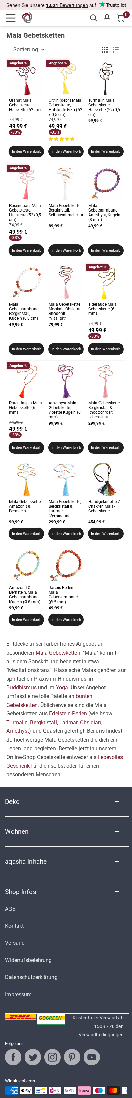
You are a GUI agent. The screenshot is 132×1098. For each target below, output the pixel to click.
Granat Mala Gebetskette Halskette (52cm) (25, 105)
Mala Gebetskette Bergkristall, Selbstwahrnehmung (66, 211)
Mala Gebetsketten (58, 652)
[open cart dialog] (120, 18)
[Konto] (107, 17)
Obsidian (90, 722)
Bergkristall (43, 722)
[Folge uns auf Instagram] (52, 1057)
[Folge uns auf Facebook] (13, 1057)
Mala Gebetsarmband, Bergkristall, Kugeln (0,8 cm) (24, 311)
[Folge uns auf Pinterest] (72, 1057)
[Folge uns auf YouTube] (92, 1057)
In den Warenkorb (26, 151)
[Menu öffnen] (13, 18)
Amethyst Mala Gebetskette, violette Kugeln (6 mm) (65, 410)
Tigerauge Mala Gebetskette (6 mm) (102, 309)
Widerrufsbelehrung (28, 960)
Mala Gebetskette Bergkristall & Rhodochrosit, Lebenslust (104, 410)
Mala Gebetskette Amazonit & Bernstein (25, 506)
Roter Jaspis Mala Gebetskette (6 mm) (25, 408)
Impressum (18, 994)
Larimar (68, 722)
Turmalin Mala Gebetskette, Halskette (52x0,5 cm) (104, 107)
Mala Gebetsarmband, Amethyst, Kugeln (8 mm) (104, 213)
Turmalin (17, 722)
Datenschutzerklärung (31, 977)
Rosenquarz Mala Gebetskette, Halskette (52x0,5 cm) (25, 213)
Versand (15, 943)
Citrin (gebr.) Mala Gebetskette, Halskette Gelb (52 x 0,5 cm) (65, 107)
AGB (10, 909)
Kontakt (14, 926)
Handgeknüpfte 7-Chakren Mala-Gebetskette (104, 506)
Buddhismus (21, 687)
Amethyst (17, 731)
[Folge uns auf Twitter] (33, 1057)
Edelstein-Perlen (68, 713)
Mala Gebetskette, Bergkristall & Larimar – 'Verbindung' (65, 509)
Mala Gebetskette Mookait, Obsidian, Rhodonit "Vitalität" (65, 311)
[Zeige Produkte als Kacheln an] (105, 50)
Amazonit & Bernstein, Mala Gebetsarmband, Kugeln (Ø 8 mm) (24, 595)
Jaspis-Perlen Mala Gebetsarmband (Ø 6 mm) (63, 595)
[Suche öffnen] (93, 18)
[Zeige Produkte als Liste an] (116, 50)
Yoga (62, 687)
